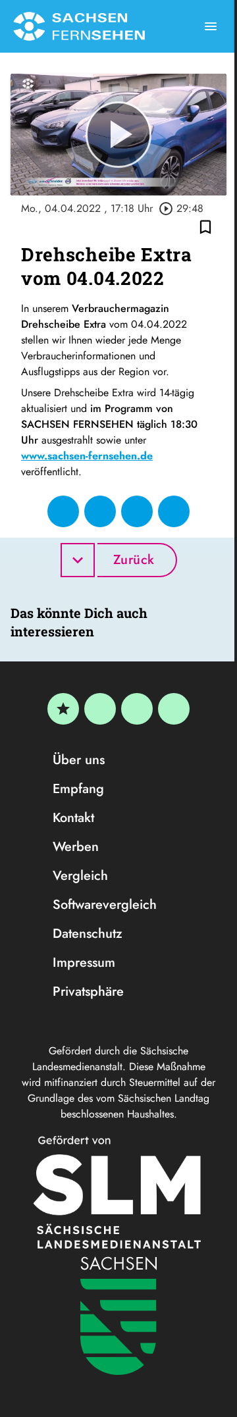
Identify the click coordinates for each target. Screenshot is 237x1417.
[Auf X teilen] (100, 511)
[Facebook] (100, 709)
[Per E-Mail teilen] (174, 511)
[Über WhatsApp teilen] (137, 511)
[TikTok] (174, 709)
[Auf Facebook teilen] (63, 511)
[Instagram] (137, 709)
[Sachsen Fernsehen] (79, 26)
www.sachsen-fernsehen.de (87, 455)
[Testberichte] (63, 709)
